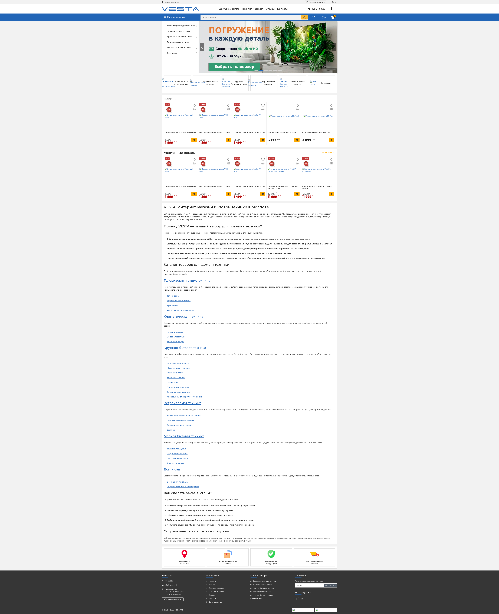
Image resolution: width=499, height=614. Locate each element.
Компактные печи (176, 377)
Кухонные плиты (175, 372)
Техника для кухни (176, 448)
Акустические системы (179, 300)
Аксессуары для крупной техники (184, 397)
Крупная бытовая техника (185, 348)
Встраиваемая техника (178, 392)
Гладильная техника (177, 453)
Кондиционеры (175, 332)
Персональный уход (177, 458)
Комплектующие (175, 341)
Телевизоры (173, 296)
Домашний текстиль (177, 482)
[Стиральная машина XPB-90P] (284, 116)
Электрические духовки (179, 425)
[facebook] (297, 599)
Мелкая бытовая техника (184, 436)
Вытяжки (171, 430)
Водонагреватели (176, 337)
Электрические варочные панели (184, 415)
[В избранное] (194, 105)
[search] (304, 17)
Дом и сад (172, 469)
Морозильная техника (178, 368)
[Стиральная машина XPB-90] (318, 116)
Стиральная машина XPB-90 (316, 132)
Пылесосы (172, 382)
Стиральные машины (178, 387)
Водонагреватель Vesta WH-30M (249, 132)
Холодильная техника (178, 363)
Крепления (172, 305)
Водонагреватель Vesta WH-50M (215, 132)
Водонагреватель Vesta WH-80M (180, 132)
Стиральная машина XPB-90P (282, 132)
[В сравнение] (194, 109)
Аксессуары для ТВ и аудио (181, 310)
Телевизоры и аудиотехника (187, 280)
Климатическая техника (183, 316)
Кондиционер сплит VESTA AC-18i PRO (317, 187)
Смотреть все (256, 599)
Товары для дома (176, 463)
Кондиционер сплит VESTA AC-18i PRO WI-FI (283, 187)
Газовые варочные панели (180, 420)
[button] (334, 47)
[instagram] (302, 599)
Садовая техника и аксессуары (183, 486)
